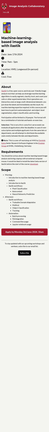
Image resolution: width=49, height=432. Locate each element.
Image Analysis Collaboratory (26, 6)
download (34, 164)
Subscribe (24, 253)
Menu (5, 12)
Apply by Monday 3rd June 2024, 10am (24, 232)
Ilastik (3, 91)
